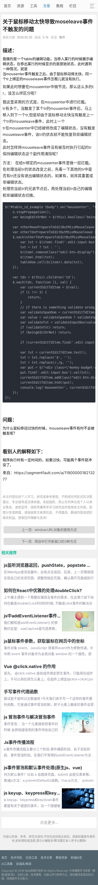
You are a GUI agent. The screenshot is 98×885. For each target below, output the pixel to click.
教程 (59, 6)
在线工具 (31, 857)
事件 (62, 37)
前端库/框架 (23, 864)
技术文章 (46, 857)
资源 (20, 6)
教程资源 (61, 857)
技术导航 (16, 857)
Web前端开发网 (34, 870)
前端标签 (76, 857)
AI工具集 (7, 864)
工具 (33, 6)
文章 (46, 6)
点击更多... (49, 822)
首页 (7, 6)
